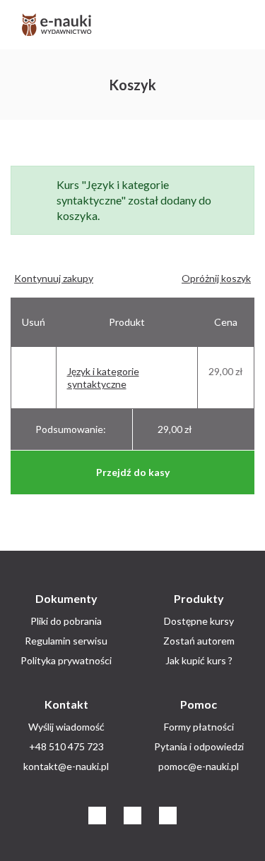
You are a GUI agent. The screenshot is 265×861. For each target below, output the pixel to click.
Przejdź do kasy (133, 472)
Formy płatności (199, 727)
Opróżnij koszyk (216, 278)
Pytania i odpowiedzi (199, 746)
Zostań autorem (199, 641)
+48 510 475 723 (66, 746)
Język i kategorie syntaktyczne (103, 377)
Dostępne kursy (199, 621)
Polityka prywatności (66, 660)
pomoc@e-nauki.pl (198, 766)
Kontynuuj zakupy (53, 278)
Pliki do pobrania (66, 621)
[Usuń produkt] (26, 370)
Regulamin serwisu (66, 641)
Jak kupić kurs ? (198, 660)
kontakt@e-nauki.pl (66, 766)
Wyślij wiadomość (66, 727)
